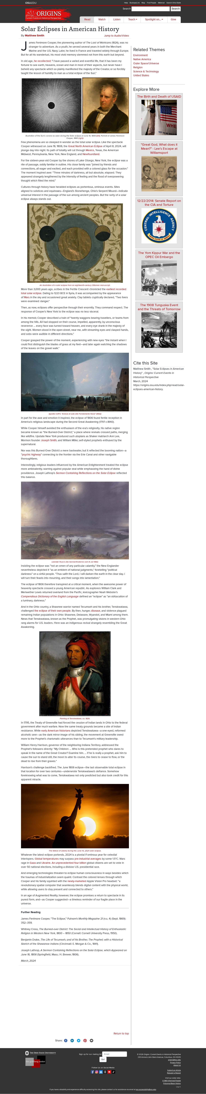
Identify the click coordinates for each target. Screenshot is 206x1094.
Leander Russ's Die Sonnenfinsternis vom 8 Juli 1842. (75, 562)
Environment (140, 55)
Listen (116, 19)
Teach (131, 19)
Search (127, 8)
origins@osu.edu (174, 1060)
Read (87, 19)
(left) (98, 136)
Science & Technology (146, 71)
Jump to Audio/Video (116, 35)
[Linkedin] (72, 1040)
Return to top (121, 1033)
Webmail (161, 3)
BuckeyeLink (135, 3)
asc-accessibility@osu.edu (146, 1089)
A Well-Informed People (171, 1081)
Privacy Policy (175, 1063)
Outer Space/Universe (146, 63)
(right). (81, 138)
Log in (178, 1087)
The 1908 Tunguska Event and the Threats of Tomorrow (159, 307)
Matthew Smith (34, 35)
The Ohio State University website (30, 3)
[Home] (48, 15)
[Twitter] (78, 1040)
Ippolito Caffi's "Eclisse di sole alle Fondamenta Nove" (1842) (75, 414)
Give (173, 19)
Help (126, 3)
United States (141, 75)
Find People (151, 3)
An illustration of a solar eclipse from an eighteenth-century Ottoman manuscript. (75, 285)
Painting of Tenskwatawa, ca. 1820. (75, 718)
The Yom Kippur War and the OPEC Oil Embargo (159, 255)
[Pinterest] (85, 1040)
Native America (142, 59)
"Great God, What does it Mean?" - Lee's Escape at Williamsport (159, 149)
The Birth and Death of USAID (159, 97)
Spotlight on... (153, 19)
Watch (102, 19)
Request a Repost (174, 1073)
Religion (138, 67)
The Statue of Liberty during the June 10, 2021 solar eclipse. (75, 851)
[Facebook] (66, 1040)
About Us (177, 1065)
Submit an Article (174, 1070)
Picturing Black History (172, 1083)
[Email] (91, 1040)
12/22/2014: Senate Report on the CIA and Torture (159, 203)
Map (143, 3)
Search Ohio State (173, 3)
